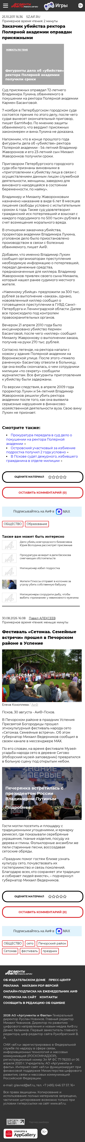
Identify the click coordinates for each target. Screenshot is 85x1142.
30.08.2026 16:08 (14, 618)
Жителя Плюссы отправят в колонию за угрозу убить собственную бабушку (45, 583)
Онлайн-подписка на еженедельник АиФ (40, 991)
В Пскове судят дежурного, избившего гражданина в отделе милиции (42, 459)
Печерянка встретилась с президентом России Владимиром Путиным (34, 793)
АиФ (34, 705)
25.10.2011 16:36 (12, 17)
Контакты (48, 997)
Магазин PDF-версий (40, 985)
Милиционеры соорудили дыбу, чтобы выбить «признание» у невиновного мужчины (49, 596)
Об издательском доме (24, 980)
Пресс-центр (60, 980)
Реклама (11, 985)
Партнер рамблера (39, 1122)
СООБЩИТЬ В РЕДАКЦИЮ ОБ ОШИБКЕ (34, 1003)
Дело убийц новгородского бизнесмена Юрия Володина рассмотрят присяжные (46, 543)
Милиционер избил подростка (40, 568)
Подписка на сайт (19, 997)
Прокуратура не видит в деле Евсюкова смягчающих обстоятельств (45, 556)
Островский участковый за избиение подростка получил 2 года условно (41, 450)
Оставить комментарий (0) (43, 492)
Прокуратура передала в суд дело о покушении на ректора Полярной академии (39, 439)
